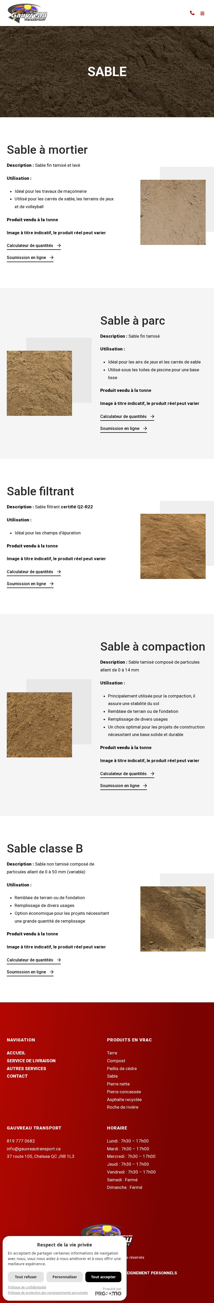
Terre (112, 1052)
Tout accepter (103, 1276)
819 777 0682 (21, 1141)
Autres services (26, 1068)
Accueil (16, 1052)
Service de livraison (31, 1060)
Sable (112, 1076)
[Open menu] (202, 13)
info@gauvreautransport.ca (34, 1148)
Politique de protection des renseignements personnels (48, 1292)
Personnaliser (64, 1276)
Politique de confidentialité (27, 1287)
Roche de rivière (122, 1107)
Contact (17, 1076)
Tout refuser (26, 1276)
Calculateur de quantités (30, 245)
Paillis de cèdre (122, 1068)
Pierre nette (118, 1083)
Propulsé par (112, 1289)
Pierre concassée (124, 1091)
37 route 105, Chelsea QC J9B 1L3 (40, 1156)
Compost (116, 1060)
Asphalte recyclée (124, 1099)
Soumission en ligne (26, 257)
